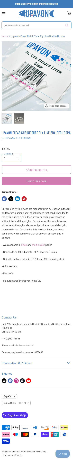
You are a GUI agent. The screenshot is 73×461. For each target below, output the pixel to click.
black (24, 244)
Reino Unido (15, 402)
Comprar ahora (36, 181)
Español (8, 396)
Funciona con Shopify (12, 455)
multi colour (38, 244)
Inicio (5, 36)
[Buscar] (66, 25)
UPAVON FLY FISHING (18, 138)
